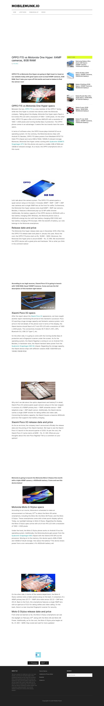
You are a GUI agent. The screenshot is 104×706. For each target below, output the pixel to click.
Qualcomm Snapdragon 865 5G (23, 346)
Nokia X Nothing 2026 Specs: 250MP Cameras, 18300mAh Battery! (84, 86)
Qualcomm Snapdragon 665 (22, 536)
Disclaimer (41, 677)
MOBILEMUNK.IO (25, 6)
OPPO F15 (28, 109)
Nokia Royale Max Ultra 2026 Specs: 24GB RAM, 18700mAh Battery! (84, 97)
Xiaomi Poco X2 (36, 316)
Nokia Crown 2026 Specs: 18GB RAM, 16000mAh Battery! (82, 109)
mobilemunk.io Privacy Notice (46, 674)
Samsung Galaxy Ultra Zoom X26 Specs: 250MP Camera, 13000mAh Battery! (83, 63)
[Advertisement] (52, 25)
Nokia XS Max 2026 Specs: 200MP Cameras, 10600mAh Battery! (84, 74)
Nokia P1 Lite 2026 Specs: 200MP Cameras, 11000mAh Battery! (84, 120)
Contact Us (41, 680)
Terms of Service (43, 671)
